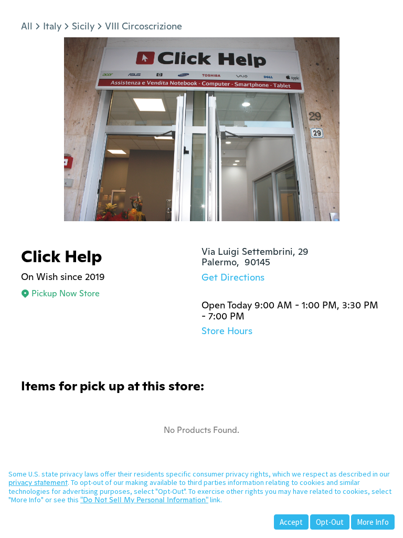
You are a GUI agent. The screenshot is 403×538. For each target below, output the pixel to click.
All (27, 26)
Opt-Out (330, 522)
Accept (291, 522)
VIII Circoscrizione (143, 26)
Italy (52, 26)
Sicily (83, 26)
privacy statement (38, 482)
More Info (373, 522)
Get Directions (233, 277)
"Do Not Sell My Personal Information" (144, 499)
